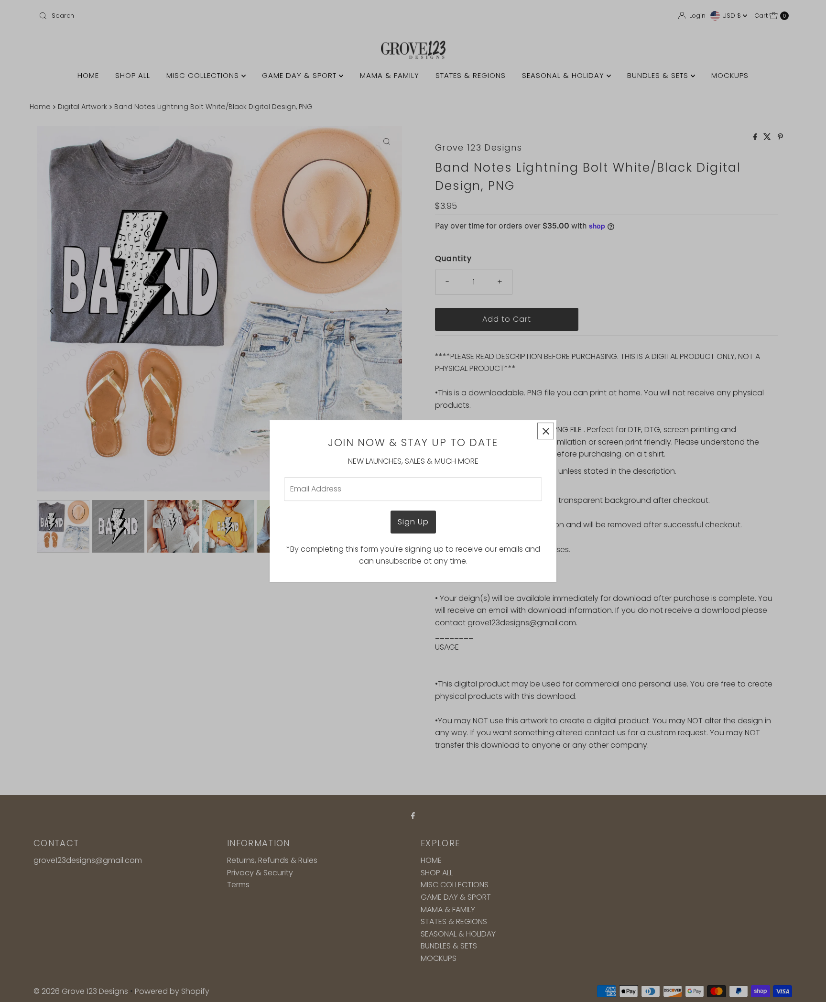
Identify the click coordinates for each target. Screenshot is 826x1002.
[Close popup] (545, 431)
